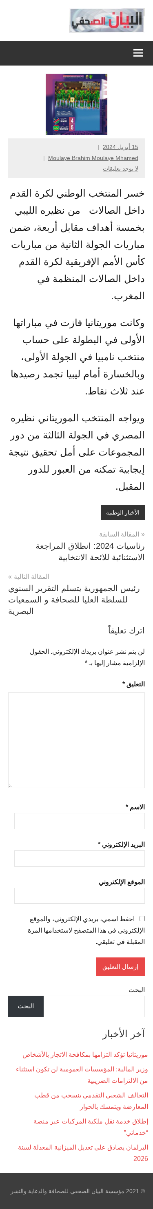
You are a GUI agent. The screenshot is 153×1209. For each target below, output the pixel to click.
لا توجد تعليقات (120, 168)
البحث (137, 989)
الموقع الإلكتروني (122, 881)
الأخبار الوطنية (123, 512)
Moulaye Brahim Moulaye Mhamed (93, 158)
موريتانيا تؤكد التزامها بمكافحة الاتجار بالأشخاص (85, 1054)
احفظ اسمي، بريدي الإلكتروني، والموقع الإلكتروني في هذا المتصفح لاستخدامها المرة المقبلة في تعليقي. (86, 930)
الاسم (135, 807)
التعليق (133, 684)
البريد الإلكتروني (121, 844)
